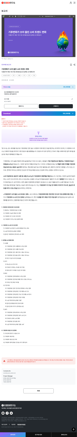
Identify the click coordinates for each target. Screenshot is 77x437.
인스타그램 (3, 413)
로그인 (70, 3)
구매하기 (56, 106)
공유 (74, 65)
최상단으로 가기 (73, 429)
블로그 (11, 413)
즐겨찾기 (71, 65)
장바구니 (21, 106)
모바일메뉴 (74, 3)
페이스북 (7, 413)
